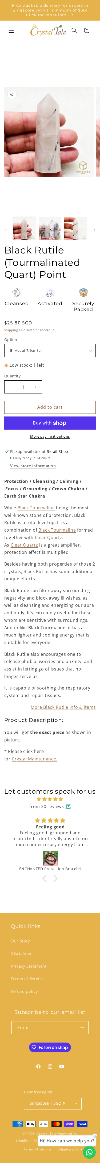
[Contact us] (89, 1152)
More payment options (50, 436)
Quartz (48, 537)
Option (10, 339)
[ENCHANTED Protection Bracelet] (50, 858)
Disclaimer (21, 953)
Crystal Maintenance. (34, 759)
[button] (11, 30)
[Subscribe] (82, 1027)
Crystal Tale (47, 1134)
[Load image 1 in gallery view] (24, 228)
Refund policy (24, 991)
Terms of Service (27, 978)
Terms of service (37, 1149)
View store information (33, 465)
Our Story (20, 941)
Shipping (11, 330)
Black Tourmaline (36, 508)
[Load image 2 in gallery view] (50, 228)
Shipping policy (69, 1149)
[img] (50, 799)
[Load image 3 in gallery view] (75, 228)
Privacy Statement (29, 966)
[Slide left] (6, 230)
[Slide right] (94, 230)
